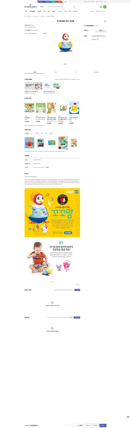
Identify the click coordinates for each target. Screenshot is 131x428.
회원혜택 (92, 1)
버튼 (46, 133)
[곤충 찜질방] (29, 111)
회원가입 (85, 1)
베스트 (44, 11)
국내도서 (28, 16)
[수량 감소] (66, 425)
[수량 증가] (69, 425)
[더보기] (78, 11)
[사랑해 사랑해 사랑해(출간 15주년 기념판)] (52, 112)
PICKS (69, 11)
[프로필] (104, 6)
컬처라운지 (75, 11)
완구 (31, 133)
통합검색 (42, 6)
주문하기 (103, 425)
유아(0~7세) (35, 16)
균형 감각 (51, 133)
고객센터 (105, 1)
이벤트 (49, 11)
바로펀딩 (60, 11)
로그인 (89, 1)
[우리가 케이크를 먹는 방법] (74, 112)
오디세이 (39, 11)
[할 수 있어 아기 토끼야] (41, 111)
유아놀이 (42, 16)
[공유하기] (105, 21)
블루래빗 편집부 (27, 25)
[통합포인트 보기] (88, 30)
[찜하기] (73, 425)
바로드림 (95, 425)
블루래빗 (26, 27)
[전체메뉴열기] (26, 11)
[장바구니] (100, 6)
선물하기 (81, 425)
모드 (42, 133)
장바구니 (88, 425)
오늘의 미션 (92, 11)
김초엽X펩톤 (32, 11)
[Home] (25, 16)
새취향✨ (54, 11)
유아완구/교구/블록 (50, 16)
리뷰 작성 (77, 289)
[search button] (74, 6)
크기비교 (65, 64)
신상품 (65, 11)
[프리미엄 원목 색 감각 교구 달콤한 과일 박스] (63, 112)
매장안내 (101, 1)
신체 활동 (37, 133)
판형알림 (47, 167)
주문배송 (97, 1)
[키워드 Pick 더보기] (79, 143)
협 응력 (27, 133)
